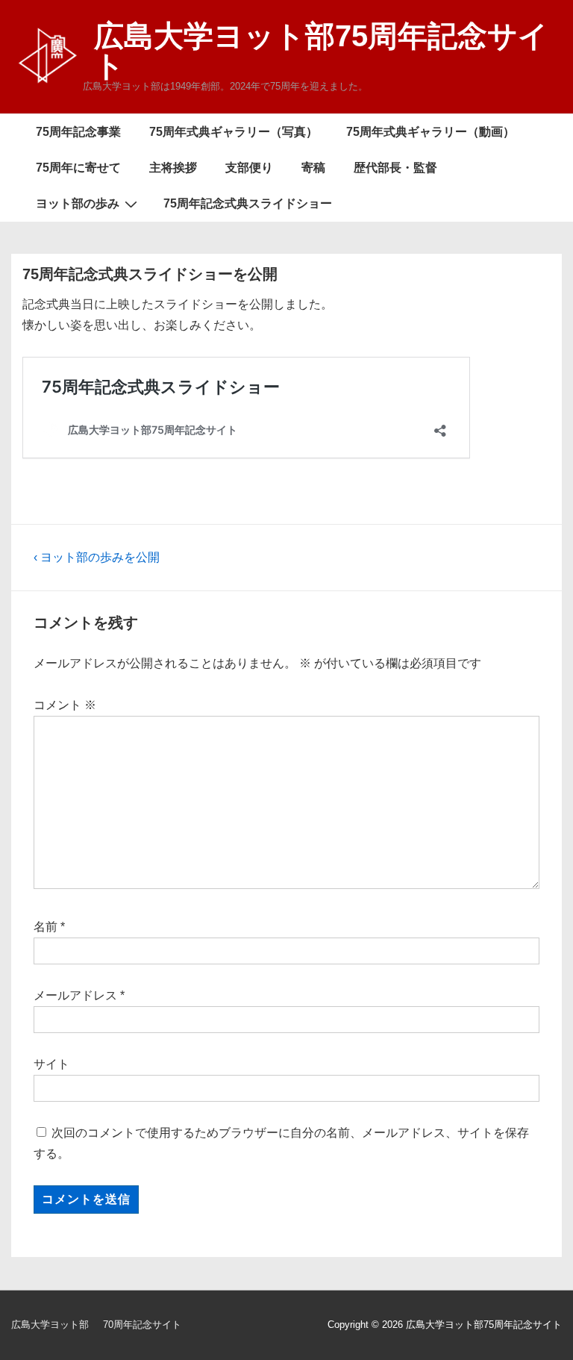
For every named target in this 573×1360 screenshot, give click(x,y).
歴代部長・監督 (395, 167)
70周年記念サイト (142, 1324)
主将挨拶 (173, 167)
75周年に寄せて (78, 167)
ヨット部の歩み (77, 203)
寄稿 (313, 167)
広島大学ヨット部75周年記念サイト (321, 50)
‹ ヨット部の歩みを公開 (97, 557)
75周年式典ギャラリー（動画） (430, 131)
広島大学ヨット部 (50, 1324)
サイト (51, 1064)
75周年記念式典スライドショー (247, 203)
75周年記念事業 (78, 131)
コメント (65, 705)
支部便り (249, 167)
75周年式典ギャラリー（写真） (233, 131)
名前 (45, 926)
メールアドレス (75, 995)
